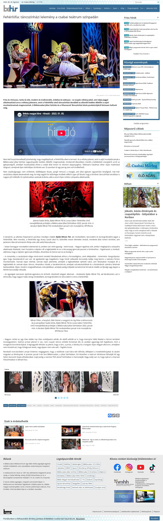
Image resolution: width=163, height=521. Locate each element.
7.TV (40, 2)
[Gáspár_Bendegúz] (61, 381)
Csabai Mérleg (28, 2)
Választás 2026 (151, 8)
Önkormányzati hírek (75, 8)
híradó (59, 464)
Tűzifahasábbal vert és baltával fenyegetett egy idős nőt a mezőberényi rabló (140, 24)
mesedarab (58, 405)
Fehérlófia (104, 405)
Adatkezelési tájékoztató (130, 511)
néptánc (39, 405)
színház (29, 405)
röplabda (60, 468)
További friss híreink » (141, 54)
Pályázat (157, 511)
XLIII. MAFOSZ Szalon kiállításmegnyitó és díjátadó (136, 115)
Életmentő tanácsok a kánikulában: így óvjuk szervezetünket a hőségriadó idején (138, 155)
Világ (123, 8)
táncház (97, 405)
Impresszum (97, 511)
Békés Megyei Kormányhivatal (68, 480)
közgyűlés (76, 484)
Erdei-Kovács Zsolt (114, 95)
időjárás (102, 472)
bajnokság (98, 480)
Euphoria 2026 (136, 104)
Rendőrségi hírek (63, 487)
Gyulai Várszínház (63, 484)
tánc (34, 405)
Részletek (80, 518)
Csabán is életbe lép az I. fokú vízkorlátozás (138, 150)
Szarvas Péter (87, 484)
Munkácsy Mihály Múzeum (89, 468)
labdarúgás (76, 464)
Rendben (154, 518)
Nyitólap (52, 8)
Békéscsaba (12, 405)
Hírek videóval (21, 405)
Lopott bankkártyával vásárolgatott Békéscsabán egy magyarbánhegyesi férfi (138, 42)
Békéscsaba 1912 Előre (91, 464)
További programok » (141, 123)
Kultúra (107, 8)
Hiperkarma (139, 89)
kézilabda (60, 476)
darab (52, 405)
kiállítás (67, 464)
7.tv (141, 8)
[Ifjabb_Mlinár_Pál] (23, 381)
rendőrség (90, 476)
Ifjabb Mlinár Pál (113, 405)
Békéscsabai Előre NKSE (75, 476)
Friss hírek (61, 8)
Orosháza (93, 472)
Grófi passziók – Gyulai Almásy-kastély (144, 100)
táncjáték (46, 405)
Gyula (74, 468)
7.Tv (83, 480)
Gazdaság (97, 8)
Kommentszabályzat (111, 511)
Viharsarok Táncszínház (86, 405)
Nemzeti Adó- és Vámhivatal (82, 487)
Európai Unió (100, 487)
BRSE (68, 468)
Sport (115, 8)
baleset (89, 480)
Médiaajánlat (146, 511)
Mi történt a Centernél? (131, 146)
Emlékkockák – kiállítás (142, 73)
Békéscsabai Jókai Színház (70, 405)
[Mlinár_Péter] (100, 381)
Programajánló (133, 8)
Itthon (88, 8)
